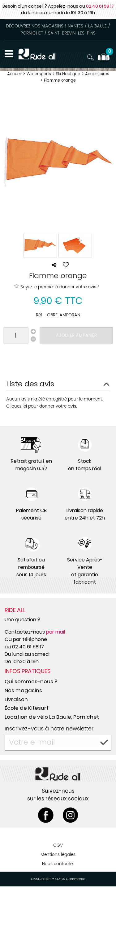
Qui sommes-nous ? (31, 681)
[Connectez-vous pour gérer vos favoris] (66, 265)
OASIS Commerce (70, 879)
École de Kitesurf (27, 708)
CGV (58, 845)
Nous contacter (58, 863)
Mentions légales (58, 854)
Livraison (16, 699)
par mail (55, 631)
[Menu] (9, 54)
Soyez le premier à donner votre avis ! (59, 286)
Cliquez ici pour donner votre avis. (41, 406)
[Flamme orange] (40, 245)
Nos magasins (23, 690)
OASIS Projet (41, 879)
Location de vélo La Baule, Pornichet (52, 717)
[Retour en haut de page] (103, 926)
